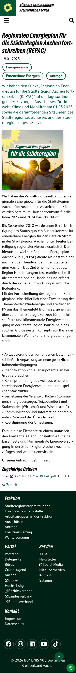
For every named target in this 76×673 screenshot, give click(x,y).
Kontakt (12, 611)
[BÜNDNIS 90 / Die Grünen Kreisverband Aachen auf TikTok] (56, 644)
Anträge (56, 75)
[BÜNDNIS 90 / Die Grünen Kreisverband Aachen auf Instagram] (20, 644)
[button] (6, 19)
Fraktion (12, 498)
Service (46, 546)
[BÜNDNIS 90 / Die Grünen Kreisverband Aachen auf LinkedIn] (32, 644)
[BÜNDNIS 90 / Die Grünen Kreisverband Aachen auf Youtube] (44, 644)
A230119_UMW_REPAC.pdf (35, 476)
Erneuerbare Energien (23, 75)
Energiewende (17, 67)
